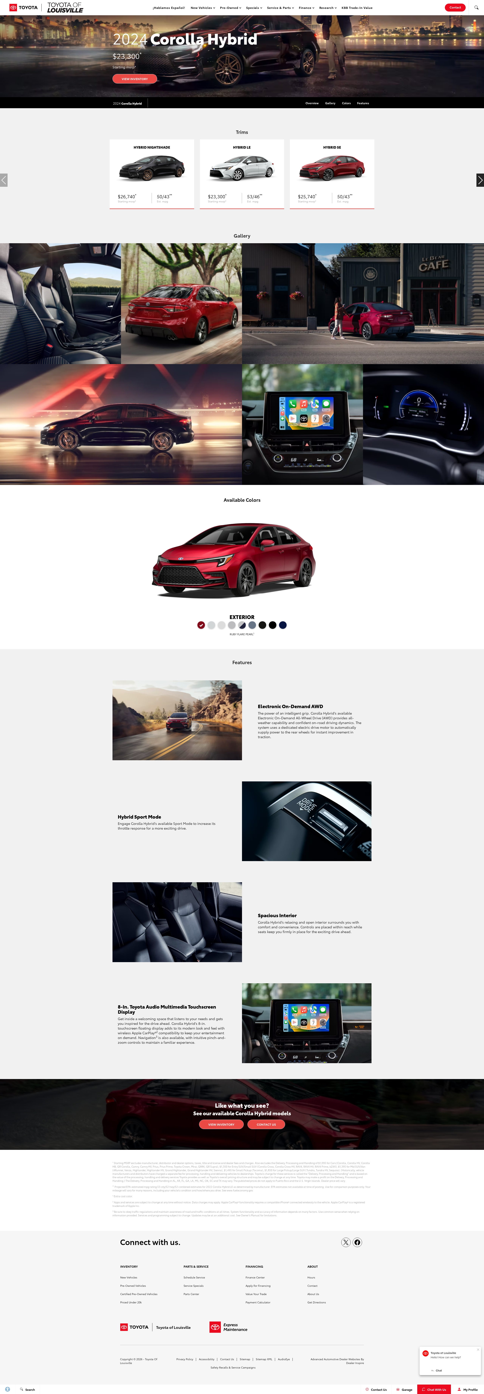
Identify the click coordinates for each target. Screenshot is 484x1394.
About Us (313, 1294)
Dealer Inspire (355, 1363)
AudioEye (284, 1359)
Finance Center (255, 1277)
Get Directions (316, 1302)
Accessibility (206, 1359)
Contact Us (266, 1124)
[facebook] (357, 1242)
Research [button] (326, 8)
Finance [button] (305, 8)
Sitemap (245, 1359)
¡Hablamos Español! (169, 7)
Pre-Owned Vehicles (133, 1285)
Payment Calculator (258, 1302)
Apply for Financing (258, 1285)
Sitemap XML (264, 1359)
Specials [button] (252, 8)
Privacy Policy (184, 1359)
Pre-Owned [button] (229, 8)
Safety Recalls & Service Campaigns (233, 1367)
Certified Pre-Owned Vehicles (138, 1294)
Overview (312, 103)
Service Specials (194, 1285)
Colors (346, 103)
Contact (312, 1285)
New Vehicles (128, 1277)
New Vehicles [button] (201, 8)
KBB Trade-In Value (357, 7)
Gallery (330, 103)
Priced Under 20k (131, 1302)
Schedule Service (194, 1277)
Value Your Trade (256, 1294)
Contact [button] (455, 7)
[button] (476, 7)
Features (363, 103)
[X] (346, 1242)
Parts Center (191, 1294)
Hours (311, 1277)
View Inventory (135, 78)
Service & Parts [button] (279, 8)
